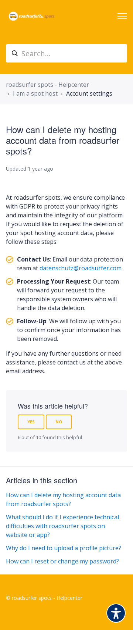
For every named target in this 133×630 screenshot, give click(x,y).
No (58, 421)
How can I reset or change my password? (62, 561)
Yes (31, 421)
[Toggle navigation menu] (122, 16)
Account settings (89, 93)
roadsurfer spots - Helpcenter (47, 85)
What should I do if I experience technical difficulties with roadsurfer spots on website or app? (62, 526)
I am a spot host (35, 93)
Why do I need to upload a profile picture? (63, 548)
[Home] (31, 16)
